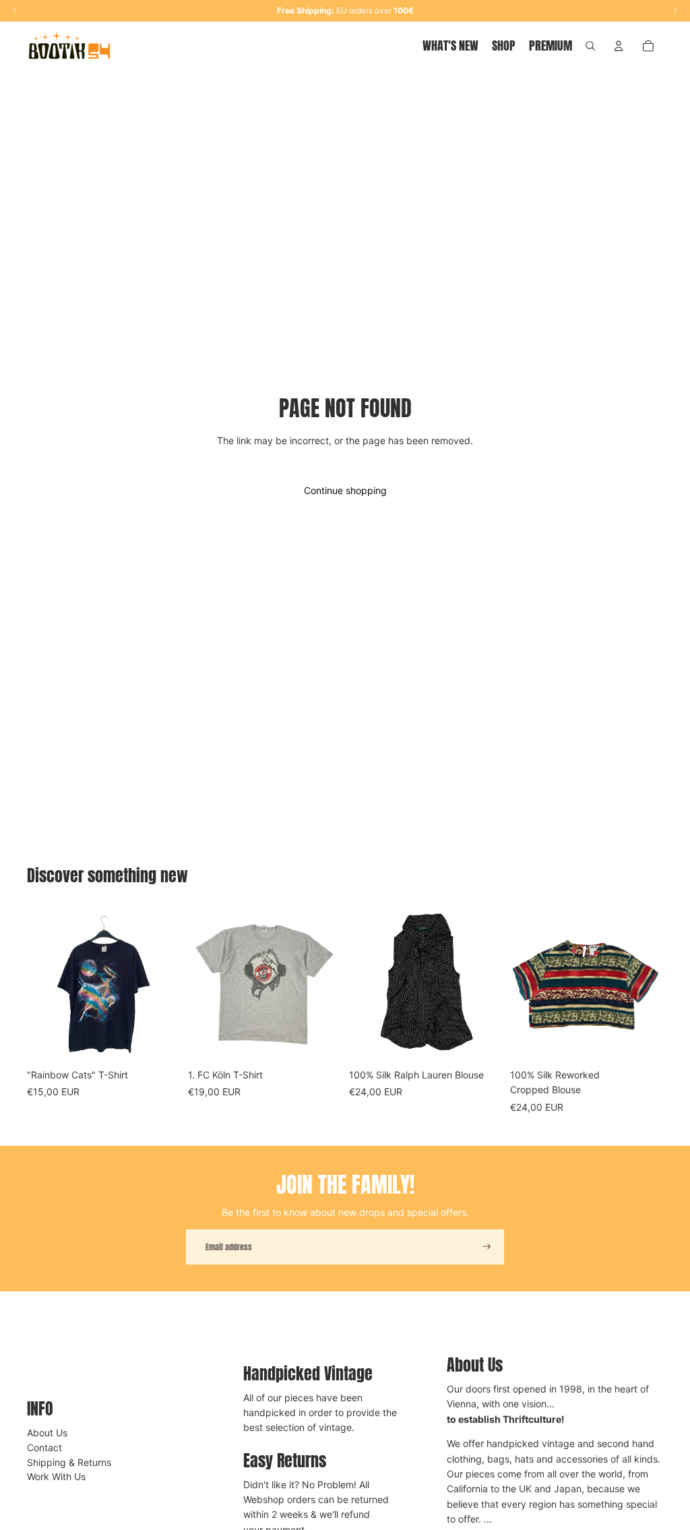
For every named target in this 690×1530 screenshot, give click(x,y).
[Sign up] (487, 1246)
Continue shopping (345, 490)
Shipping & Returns (69, 1462)
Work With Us (56, 1476)
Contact (44, 1447)
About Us (47, 1432)
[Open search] (590, 46)
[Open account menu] (618, 46)
